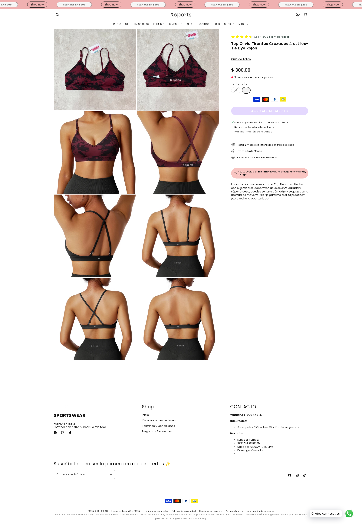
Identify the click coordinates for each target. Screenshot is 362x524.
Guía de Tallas (241, 59)
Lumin (128, 511)
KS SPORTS (103, 511)
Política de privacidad (184, 511)
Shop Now (18, 4)
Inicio (145, 415)
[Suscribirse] (111, 474)
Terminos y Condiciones (158, 426)
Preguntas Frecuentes (157, 431)
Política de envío (234, 511)
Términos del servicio (210, 511)
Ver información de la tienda (253, 131)
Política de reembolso (157, 511)
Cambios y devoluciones (159, 420)
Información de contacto (260, 511)
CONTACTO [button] (243, 407)
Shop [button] (148, 407)
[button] (57, 14)
